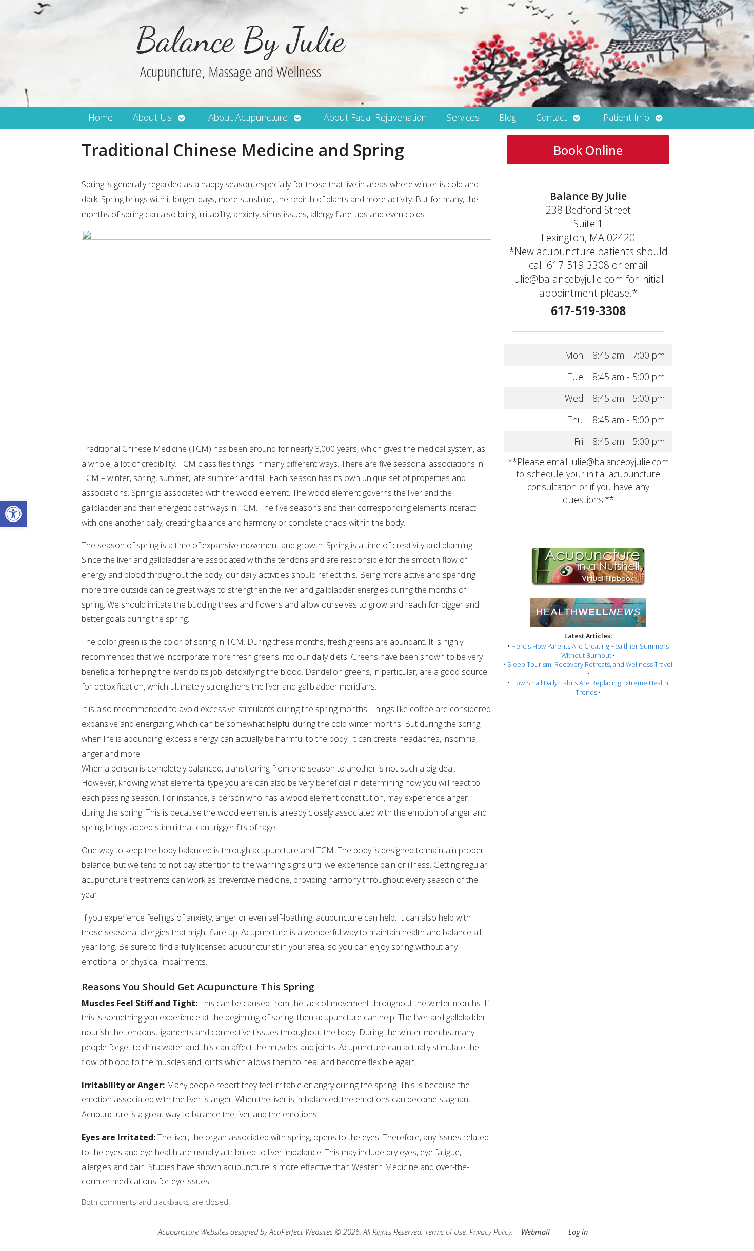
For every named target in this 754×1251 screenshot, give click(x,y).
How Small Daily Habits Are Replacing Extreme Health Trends (589, 687)
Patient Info (626, 117)
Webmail (535, 1232)
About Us (152, 117)
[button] (13, 514)
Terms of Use (445, 1232)
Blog (507, 117)
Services (463, 117)
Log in (578, 1232)
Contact (551, 117)
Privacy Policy (490, 1232)
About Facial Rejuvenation (375, 117)
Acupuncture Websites (193, 1232)
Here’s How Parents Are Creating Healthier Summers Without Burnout (590, 650)
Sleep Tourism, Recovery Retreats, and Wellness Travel (589, 664)
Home (100, 117)
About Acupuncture (248, 117)
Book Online (588, 149)
